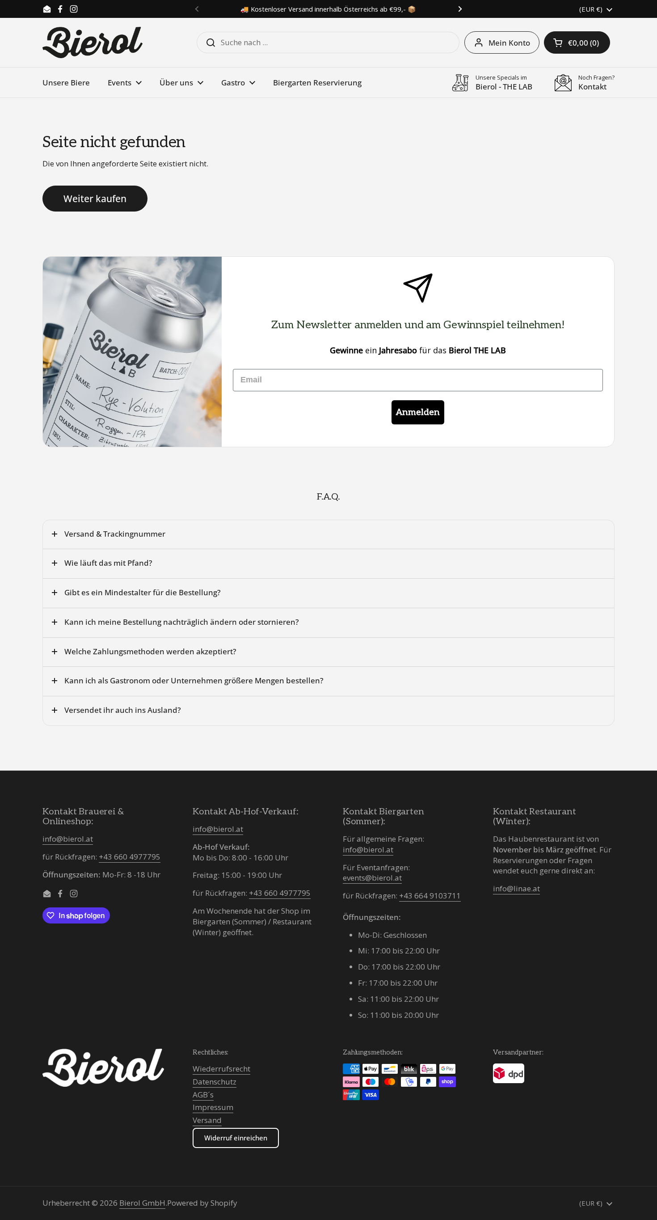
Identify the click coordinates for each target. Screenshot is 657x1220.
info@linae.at (516, 888)
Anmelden (418, 412)
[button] (577, 42)
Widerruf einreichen (235, 1137)
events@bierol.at (372, 878)
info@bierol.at (67, 839)
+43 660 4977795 (129, 856)
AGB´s (203, 1094)
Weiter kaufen (94, 198)
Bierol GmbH (142, 1203)
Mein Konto (509, 43)
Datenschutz (214, 1081)
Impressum (213, 1107)
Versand (207, 1120)
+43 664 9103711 (430, 895)
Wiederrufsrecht (221, 1068)
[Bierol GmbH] (92, 42)
